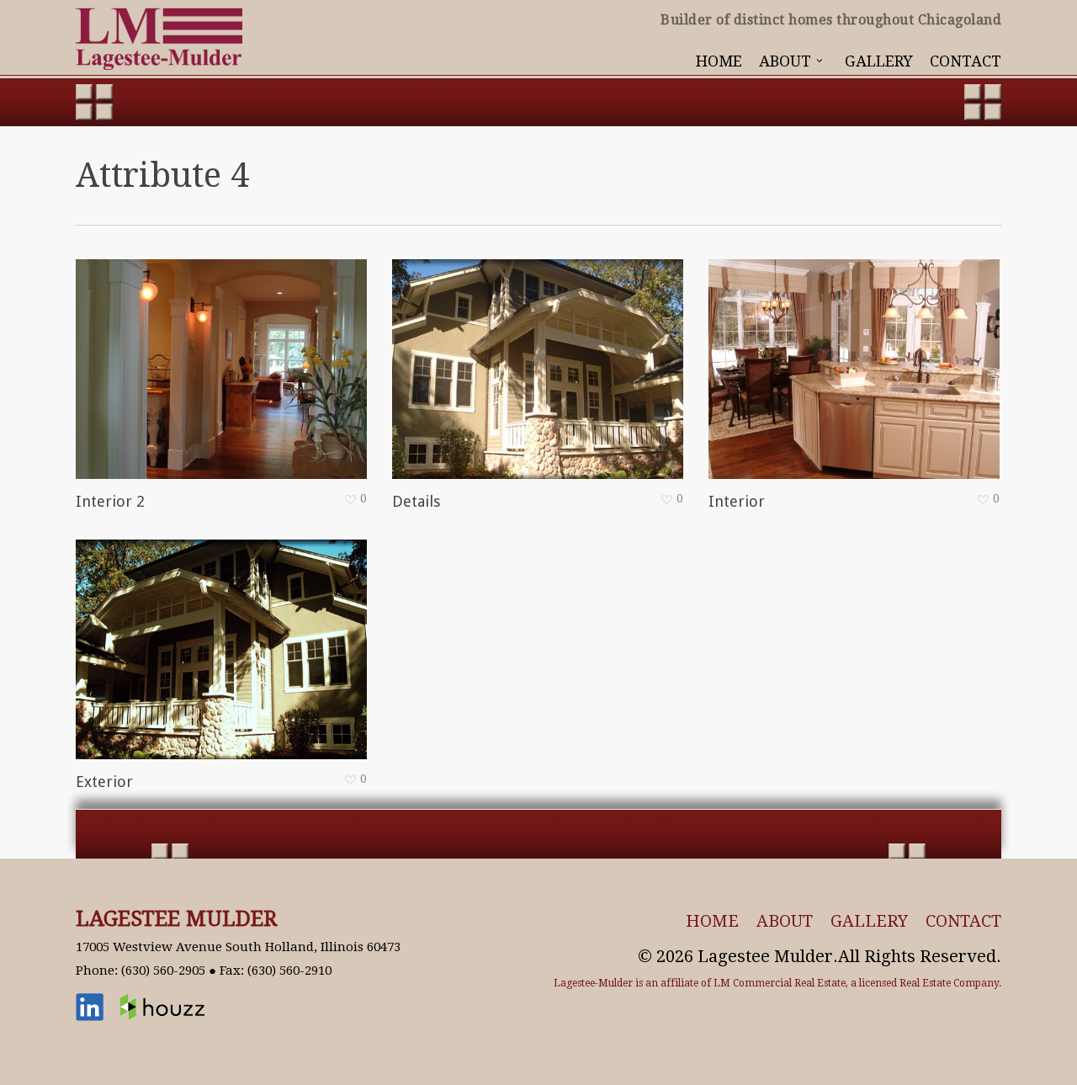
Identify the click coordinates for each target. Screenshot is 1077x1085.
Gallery (869, 921)
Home (712, 921)
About (784, 921)
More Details (270, 353)
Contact (963, 921)
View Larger (173, 353)
